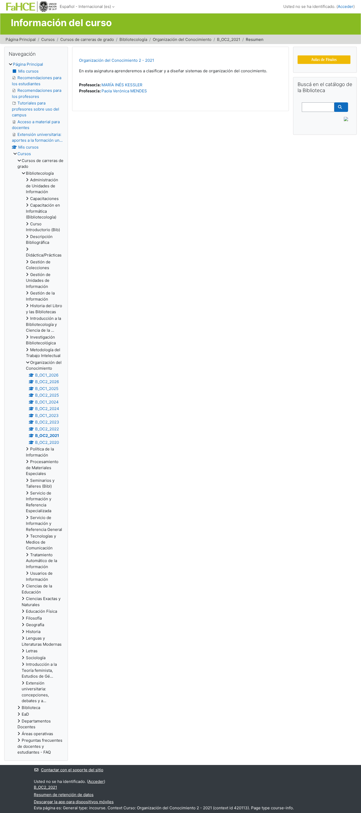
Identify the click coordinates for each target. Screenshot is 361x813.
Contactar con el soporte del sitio (72, 769)
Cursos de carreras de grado (87, 39)
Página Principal (21, 39)
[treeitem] (36, 408)
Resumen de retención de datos (64, 794)
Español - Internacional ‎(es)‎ (85, 6)
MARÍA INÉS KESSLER (121, 84)
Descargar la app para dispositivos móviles (74, 801)
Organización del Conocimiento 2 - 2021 (116, 60)
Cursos (48, 39)
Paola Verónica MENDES (124, 90)
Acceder (345, 6)
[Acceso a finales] (324, 59)
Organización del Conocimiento (182, 39)
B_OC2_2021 (228, 39)
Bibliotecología (133, 39)
